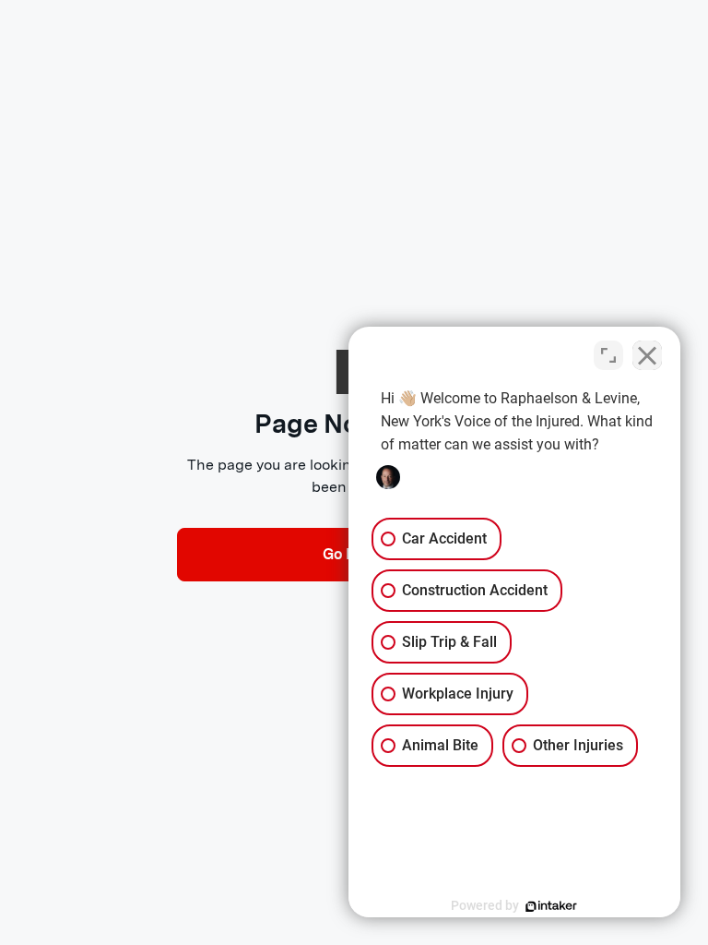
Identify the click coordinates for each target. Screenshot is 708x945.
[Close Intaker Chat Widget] (647, 355)
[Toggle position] (608, 355)
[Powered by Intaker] (551, 906)
